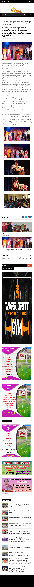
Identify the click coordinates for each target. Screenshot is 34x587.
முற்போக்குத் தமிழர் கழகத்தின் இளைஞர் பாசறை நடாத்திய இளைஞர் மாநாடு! (15, 234)
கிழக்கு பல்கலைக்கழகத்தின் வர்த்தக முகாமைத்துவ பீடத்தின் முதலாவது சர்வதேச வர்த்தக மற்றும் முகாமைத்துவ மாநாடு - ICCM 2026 (19, 540)
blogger (30, 265)
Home (3, 21)
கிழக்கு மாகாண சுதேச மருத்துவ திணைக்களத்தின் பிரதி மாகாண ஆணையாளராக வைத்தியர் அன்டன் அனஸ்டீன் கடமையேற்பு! (20, 554)
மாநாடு (18, 21)
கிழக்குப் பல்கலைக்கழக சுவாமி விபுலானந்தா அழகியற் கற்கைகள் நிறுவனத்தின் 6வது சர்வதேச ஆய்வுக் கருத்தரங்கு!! (16, 249)
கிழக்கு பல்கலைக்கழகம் (11, 21)
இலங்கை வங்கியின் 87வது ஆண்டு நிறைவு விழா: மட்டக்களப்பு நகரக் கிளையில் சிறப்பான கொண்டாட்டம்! (20, 525)
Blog (27, 585)
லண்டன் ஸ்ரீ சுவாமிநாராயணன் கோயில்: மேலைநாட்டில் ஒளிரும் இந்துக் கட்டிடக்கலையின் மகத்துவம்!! (20, 547)
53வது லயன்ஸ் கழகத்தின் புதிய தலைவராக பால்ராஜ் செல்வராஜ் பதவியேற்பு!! (19, 505)
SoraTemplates (14, 585)
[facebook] (29, 1)
